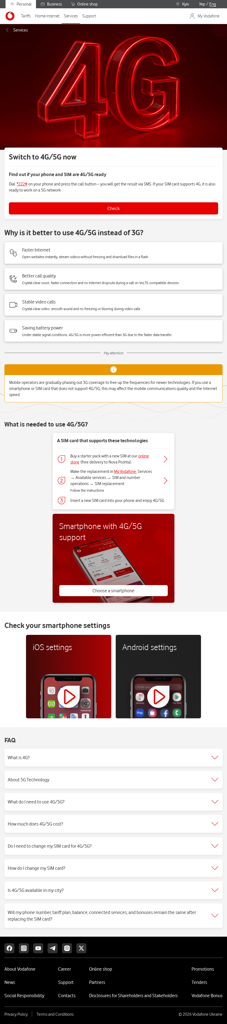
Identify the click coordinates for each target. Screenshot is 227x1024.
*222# (22, 184)
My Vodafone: (125, 471)
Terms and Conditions (55, 1014)
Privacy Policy (16, 1014)
